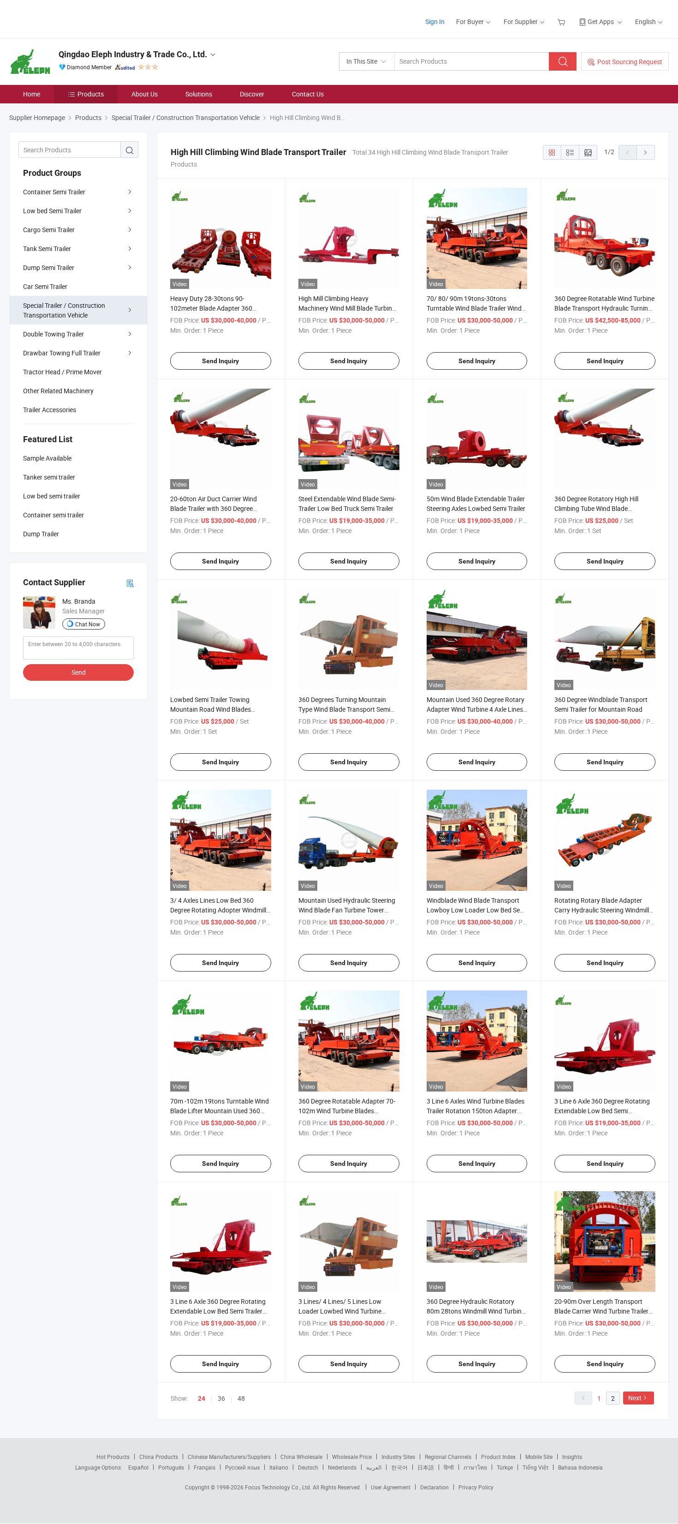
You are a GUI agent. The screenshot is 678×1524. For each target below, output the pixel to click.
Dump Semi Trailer (48, 267)
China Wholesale (301, 1456)
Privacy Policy (476, 1487)
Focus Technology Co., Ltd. (279, 1487)
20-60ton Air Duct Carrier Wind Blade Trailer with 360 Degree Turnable (213, 508)
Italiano (278, 1467)
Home (31, 94)
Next (635, 1397)
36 (221, 1398)
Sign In (435, 21)
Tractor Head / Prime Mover (62, 371)
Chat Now (87, 624)
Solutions (198, 94)
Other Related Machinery (58, 390)
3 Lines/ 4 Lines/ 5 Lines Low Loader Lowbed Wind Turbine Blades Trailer (339, 1311)
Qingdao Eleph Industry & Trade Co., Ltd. (133, 54)
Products (90, 94)
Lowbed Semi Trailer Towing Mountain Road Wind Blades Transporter (210, 709)
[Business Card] (130, 582)
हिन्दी (449, 1467)
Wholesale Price (352, 1456)
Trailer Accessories (49, 409)
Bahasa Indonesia (580, 1467)
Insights (572, 1456)
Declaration (434, 1487)
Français (204, 1467)
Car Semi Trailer (45, 286)
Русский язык (242, 1467)
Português (171, 1467)
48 (241, 1398)
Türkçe (505, 1467)
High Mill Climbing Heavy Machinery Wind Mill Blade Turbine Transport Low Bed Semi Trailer (346, 308)
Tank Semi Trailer (47, 248)
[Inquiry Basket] (562, 21)
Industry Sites (398, 1456)
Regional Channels (448, 1456)
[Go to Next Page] (645, 152)
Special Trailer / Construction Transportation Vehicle (64, 310)
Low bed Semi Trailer (52, 210)
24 (201, 1398)
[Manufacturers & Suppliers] (68, 18)
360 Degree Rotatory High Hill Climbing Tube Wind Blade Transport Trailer (596, 508)
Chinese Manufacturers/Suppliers (229, 1456)
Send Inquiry (220, 361)
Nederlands (342, 1467)
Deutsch (308, 1467)
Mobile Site (539, 1456)
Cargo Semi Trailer (49, 229)
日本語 (425, 1467)
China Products (158, 1456)
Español (138, 1467)
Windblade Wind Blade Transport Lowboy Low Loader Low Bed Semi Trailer (477, 910)
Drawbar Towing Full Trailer (62, 352)
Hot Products (113, 1456)
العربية (373, 1467)
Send (78, 672)
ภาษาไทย (475, 1467)
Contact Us (308, 94)
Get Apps (600, 21)
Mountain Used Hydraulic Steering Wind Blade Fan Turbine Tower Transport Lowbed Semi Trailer (346, 910)
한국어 (399, 1467)
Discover (252, 94)
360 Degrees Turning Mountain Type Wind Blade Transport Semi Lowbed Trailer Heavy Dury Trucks (346, 709)
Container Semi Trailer (54, 191)
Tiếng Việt (535, 1467)
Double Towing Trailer (53, 334)
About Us (144, 94)
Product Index (498, 1456)
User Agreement (390, 1487)
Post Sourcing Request (629, 61)
